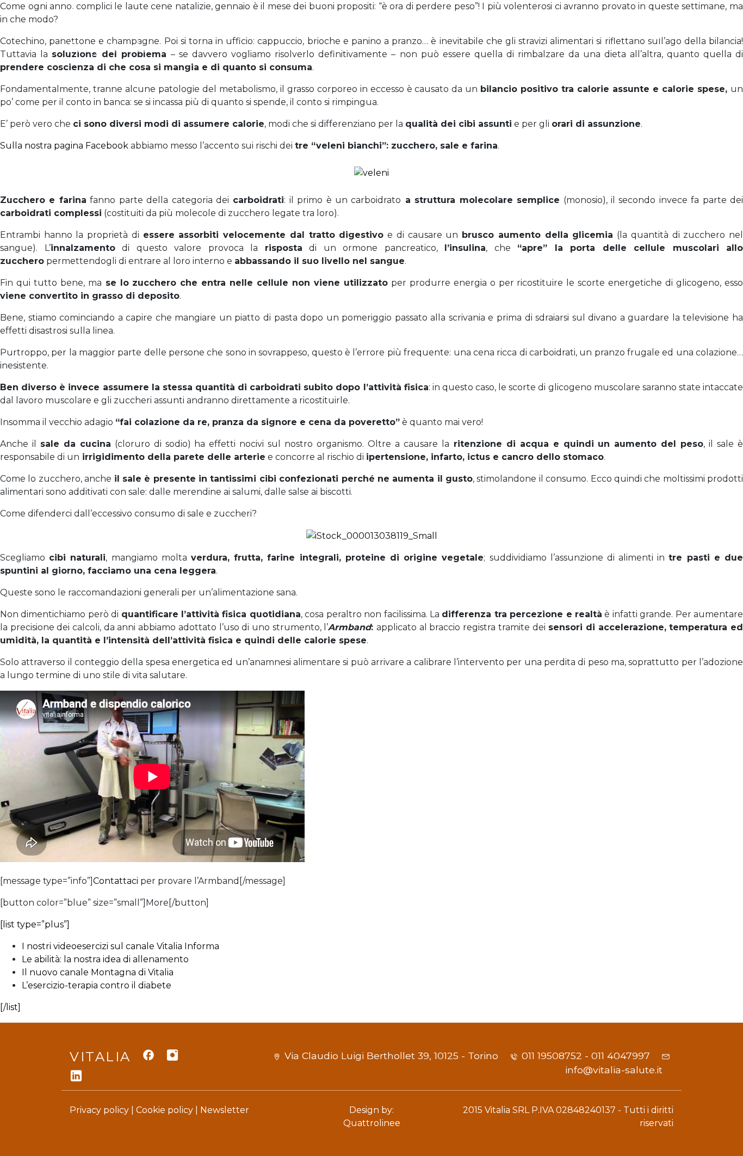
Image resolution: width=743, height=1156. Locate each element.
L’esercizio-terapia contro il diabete (96, 985)
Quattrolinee (371, 1123)
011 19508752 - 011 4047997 (586, 1055)
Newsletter (224, 1110)
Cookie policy (164, 1110)
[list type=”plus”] (35, 924)
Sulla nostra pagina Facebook (65, 145)
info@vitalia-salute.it (613, 1069)
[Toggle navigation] (659, 32)
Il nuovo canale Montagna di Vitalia (98, 972)
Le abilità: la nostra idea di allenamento (105, 959)
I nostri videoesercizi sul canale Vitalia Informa (120, 946)
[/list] (10, 1007)
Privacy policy (99, 1110)
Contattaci (115, 881)
